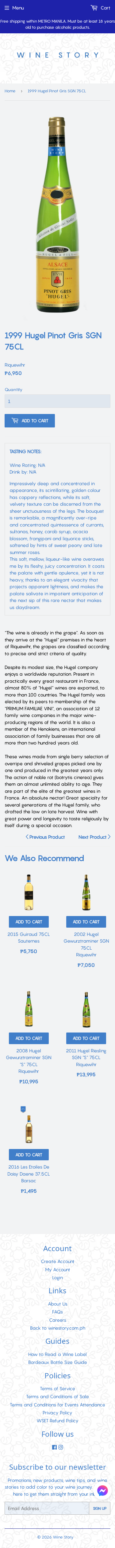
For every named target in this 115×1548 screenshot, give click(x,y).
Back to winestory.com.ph (57, 1328)
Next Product (93, 837)
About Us (57, 1303)
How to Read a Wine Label (57, 1354)
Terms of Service (57, 1388)
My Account (57, 1269)
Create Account (58, 1261)
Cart (104, 7)
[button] (102, 1491)
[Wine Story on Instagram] (60, 1447)
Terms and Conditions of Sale (57, 1396)
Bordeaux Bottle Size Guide (57, 1362)
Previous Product (46, 837)
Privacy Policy (57, 1412)
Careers (57, 1320)
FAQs (57, 1311)
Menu (18, 7)
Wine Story (63, 1537)
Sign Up (99, 1508)
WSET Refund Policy (57, 1420)
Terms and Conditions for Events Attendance (57, 1404)
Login (57, 1277)
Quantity (13, 389)
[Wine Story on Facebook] (54, 1447)
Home (10, 90)
